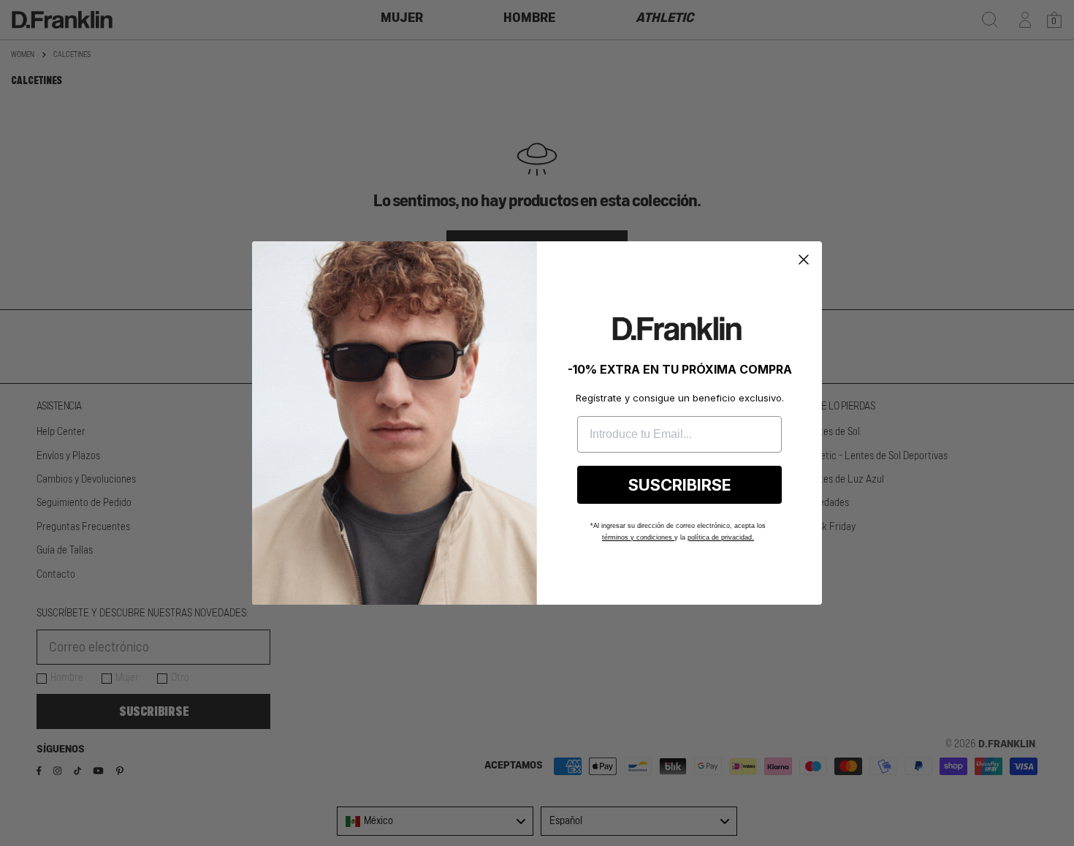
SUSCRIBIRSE (679, 484)
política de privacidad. (721, 537)
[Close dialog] (804, 260)
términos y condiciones (638, 537)
